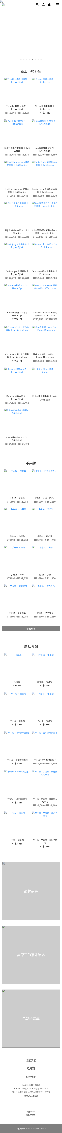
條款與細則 (31, 1115)
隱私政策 (31, 1111)
